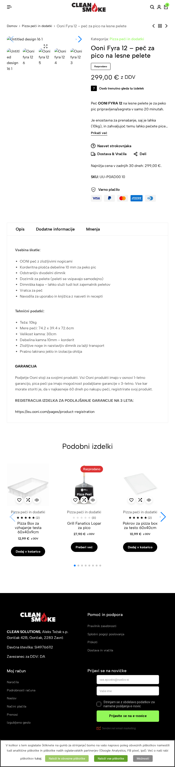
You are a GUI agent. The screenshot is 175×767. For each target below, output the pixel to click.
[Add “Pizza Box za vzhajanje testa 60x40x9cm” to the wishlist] (19, 500)
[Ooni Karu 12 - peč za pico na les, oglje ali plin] (153, 26)
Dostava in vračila (100, 650)
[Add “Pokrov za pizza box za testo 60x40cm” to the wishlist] (131, 500)
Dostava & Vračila (111, 154)
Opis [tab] (20, 229)
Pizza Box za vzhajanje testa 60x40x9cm (28, 527)
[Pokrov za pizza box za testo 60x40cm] (140, 485)
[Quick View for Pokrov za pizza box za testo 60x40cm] (148, 500)
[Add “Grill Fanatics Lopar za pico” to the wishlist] (75, 500)
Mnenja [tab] (93, 229)
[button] (79, 39)
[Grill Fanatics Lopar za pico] (84, 485)
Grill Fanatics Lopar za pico (84, 525)
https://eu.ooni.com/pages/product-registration (55, 412)
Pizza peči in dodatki (37, 26)
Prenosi (12, 715)
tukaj (38, 758)
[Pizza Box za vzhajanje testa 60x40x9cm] (28, 485)
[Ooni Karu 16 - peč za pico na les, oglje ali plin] (166, 26)
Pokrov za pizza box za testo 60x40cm (140, 525)
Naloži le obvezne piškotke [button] (67, 758)
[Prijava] (159, 7)
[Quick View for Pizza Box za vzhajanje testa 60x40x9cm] (36, 500)
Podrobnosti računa (21, 690)
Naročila (13, 682)
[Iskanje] (152, 7)
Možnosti (143, 758)
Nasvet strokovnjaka (114, 146)
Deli (143, 154)
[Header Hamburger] (9, 7)
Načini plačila (16, 706)
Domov (12, 26)
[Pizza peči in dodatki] (160, 26)
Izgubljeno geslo (19, 723)
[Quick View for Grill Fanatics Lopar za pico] (92, 500)
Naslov (11, 698)
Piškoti (93, 642)
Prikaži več (99, 133)
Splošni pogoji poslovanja (106, 634)
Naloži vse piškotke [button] (111, 758)
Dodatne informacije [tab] (55, 229)
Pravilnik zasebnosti (102, 626)
